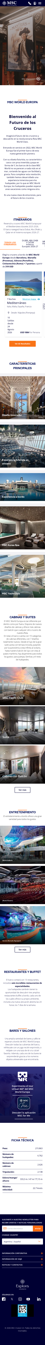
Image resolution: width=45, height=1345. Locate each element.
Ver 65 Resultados (22, 344)
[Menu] (41, 3)
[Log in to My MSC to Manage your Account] (34, 3)
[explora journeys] (22, 1284)
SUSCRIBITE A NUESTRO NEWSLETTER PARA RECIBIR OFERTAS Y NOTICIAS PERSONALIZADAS (22, 1221)
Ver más (22, 790)
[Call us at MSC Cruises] (29, 3)
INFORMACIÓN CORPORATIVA (14, 1253)
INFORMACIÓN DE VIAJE (12, 1259)
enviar (38, 1228)
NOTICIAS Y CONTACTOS (12, 1265)
